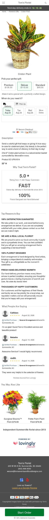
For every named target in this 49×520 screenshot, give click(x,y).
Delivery (8, 105)
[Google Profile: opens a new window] (22, 480)
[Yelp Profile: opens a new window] (27, 480)
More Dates (41, 111)
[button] (43, 514)
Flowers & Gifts (14, 11)
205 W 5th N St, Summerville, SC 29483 (24, 466)
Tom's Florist (24, 3)
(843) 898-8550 (24, 468)
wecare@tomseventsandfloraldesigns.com (24, 471)
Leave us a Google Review (24, 488)
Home (4, 11)
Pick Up (22, 104)
